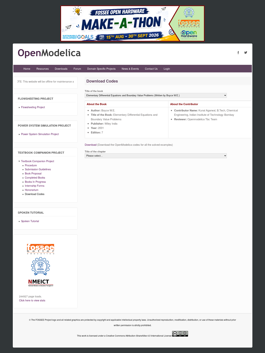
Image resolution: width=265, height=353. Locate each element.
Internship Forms (34, 185)
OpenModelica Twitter (245, 52)
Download (90, 144)
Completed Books (35, 177)
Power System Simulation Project (40, 134)
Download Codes (34, 194)
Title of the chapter (95, 151)
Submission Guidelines (38, 169)
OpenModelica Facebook (238, 52)
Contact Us (151, 68)
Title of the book (94, 91)
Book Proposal (33, 173)
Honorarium (31, 190)
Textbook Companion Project (37, 161)
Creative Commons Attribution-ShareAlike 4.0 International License (139, 335)
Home (26, 68)
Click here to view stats (32, 300)
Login (167, 68)
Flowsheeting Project (33, 107)
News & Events (130, 68)
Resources (42, 68)
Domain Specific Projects (101, 68)
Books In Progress (35, 181)
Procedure (31, 165)
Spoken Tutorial (30, 221)
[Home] (49, 57)
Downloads (61, 68)
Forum (77, 68)
